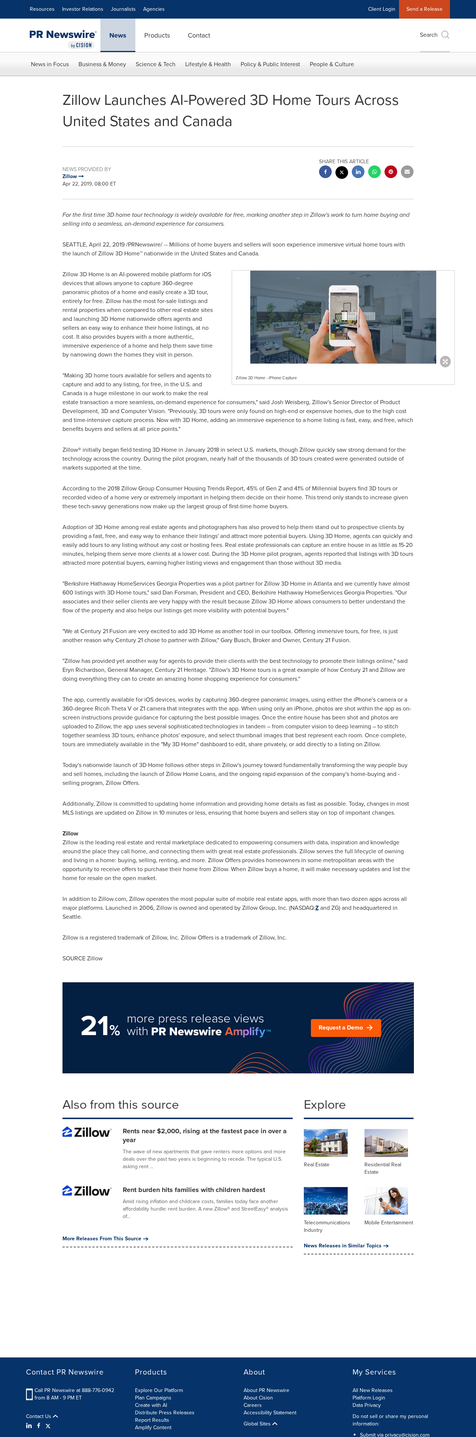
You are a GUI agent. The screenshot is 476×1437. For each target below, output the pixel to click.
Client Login (381, 9)
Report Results (152, 1420)
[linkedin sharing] (358, 172)
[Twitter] (48, 1426)
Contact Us (39, 1416)
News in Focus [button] (50, 64)
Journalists (123, 9)
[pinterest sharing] (391, 172)
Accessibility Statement (270, 1413)
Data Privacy (367, 1405)
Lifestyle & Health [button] (208, 64)
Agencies (154, 9)
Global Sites (258, 1424)
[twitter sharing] (341, 173)
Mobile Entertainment (388, 1223)
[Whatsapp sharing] (374, 172)
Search (429, 34)
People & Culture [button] (332, 64)
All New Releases (373, 1390)
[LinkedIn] (30, 1426)
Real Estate (316, 1165)
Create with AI (151, 1405)
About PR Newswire (266, 1390)
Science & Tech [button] (156, 64)
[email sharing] (407, 172)
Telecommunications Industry (327, 1226)
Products (157, 35)
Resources (42, 9)
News (117, 35)
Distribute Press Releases (164, 1413)
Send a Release (424, 9)
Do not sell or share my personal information (390, 1420)
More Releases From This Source (101, 1239)
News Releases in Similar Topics (343, 1246)
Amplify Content (153, 1427)
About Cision (258, 1398)
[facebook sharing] (325, 172)
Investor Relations (82, 9)
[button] (343, 317)
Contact (199, 35)
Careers (253, 1405)
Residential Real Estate (382, 1168)
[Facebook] (38, 1426)
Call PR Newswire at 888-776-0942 (74, 1390)
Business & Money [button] (102, 64)
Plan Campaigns (153, 1398)
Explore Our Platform (159, 1390)
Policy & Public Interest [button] (270, 64)
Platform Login (369, 1398)
